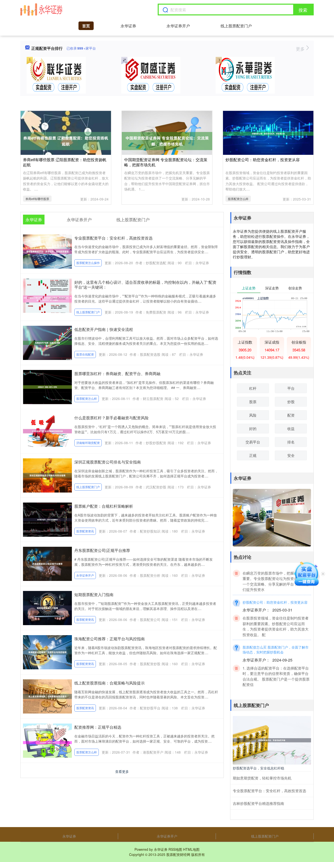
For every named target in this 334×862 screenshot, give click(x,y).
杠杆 (252, 388)
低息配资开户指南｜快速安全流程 (103, 329)
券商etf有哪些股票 (37, 199)
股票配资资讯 (85, 531)
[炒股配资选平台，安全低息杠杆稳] (272, 739)
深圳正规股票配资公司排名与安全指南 (107, 462)
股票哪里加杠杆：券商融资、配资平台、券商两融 (117, 373)
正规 (252, 455)
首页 (86, 26)
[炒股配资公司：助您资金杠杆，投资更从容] (268, 133)
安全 (291, 455)
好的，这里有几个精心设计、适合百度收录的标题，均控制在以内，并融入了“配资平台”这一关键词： (145, 284)
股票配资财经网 (178, 854)
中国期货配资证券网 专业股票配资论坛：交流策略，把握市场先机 (165, 162)
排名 (291, 441)
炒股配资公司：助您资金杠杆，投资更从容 (262, 159)
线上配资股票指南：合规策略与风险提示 (109, 683)
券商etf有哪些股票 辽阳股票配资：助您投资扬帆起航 (64, 162)
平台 (291, 388)
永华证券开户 (178, 26)
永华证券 (128, 26)
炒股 (291, 401)
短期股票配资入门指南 (93, 594)
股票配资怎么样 (238, 199)
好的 (252, 428)
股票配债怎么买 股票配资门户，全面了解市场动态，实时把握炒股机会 (276, 641)
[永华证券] (41, 9)
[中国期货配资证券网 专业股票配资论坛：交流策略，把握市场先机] (167, 140)
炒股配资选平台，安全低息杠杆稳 (258, 768)
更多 (301, 48)
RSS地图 (175, 849)
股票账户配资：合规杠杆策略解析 (103, 506)
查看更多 (122, 771)
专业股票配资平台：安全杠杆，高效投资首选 (113, 238)
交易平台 (252, 441)
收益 (291, 428)
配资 (291, 415)
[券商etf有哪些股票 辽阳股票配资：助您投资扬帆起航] (66, 140)
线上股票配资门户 (236, 26)
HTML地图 (191, 849)
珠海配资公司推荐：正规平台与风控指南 (109, 638)
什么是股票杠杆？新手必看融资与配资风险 (111, 417)
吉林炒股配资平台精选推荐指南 (258, 803)
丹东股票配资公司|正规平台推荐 (102, 550)
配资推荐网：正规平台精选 (97, 727)
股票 (252, 401)
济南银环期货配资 (88, 443)
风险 (252, 415)
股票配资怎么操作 (88, 263)
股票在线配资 (85, 354)
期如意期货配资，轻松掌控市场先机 (262, 777)
